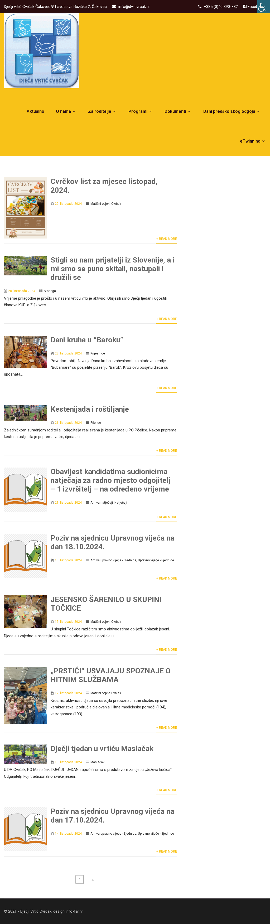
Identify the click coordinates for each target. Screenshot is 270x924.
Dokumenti (175, 111)
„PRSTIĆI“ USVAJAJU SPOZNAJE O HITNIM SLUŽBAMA (111, 675)
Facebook (256, 6)
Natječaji (120, 502)
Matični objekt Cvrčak (105, 204)
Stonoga (50, 291)
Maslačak (97, 762)
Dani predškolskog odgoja (229, 111)
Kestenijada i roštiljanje (90, 409)
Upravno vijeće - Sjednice (156, 560)
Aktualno (35, 111)
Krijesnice (97, 353)
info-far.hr (74, 911)
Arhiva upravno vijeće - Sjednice (113, 560)
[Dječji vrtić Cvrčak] (41, 50)
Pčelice (95, 423)
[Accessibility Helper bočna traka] (263, 6)
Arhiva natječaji (101, 502)
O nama (63, 111)
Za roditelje (99, 111)
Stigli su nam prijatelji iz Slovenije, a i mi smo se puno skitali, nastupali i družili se (113, 269)
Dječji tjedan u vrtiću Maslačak (102, 748)
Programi (137, 111)
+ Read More (166, 239)
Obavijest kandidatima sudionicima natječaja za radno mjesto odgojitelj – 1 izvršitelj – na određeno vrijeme (111, 480)
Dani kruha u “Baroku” (87, 339)
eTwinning (250, 141)
